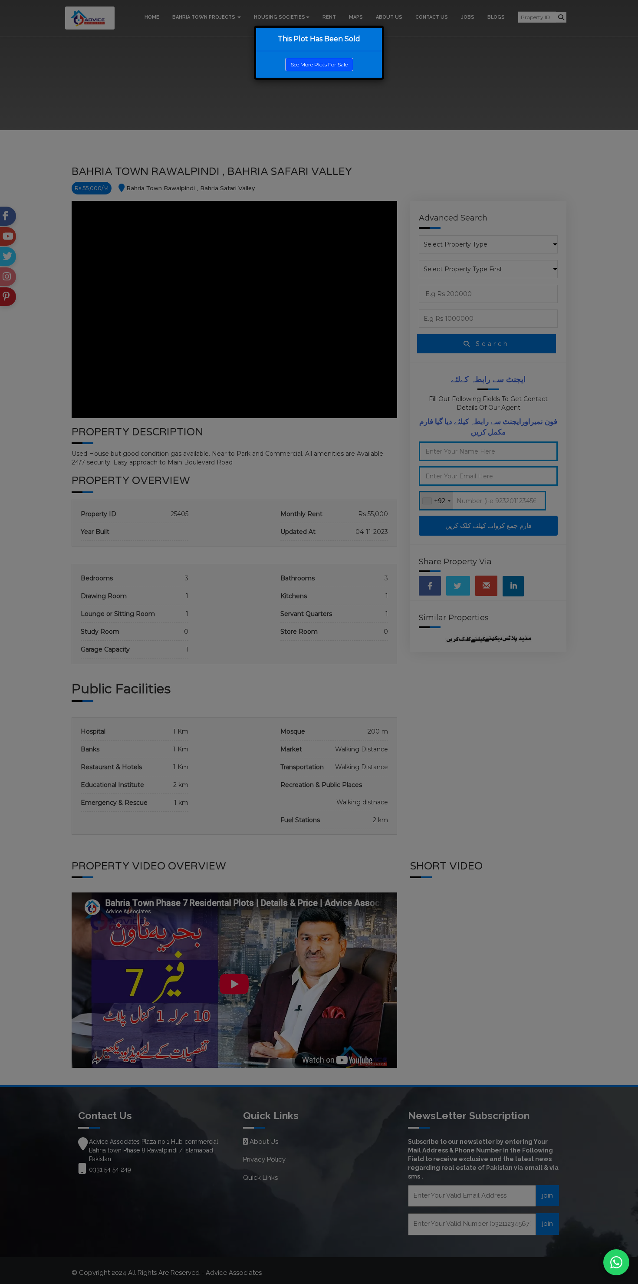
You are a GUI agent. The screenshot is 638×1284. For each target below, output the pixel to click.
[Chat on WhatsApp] (616, 1262)
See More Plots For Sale (319, 64)
